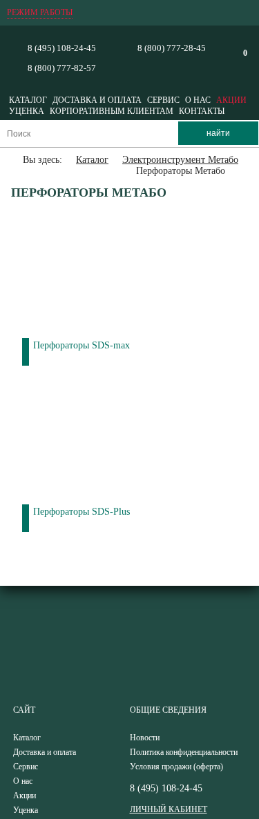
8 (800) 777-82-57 (62, 68)
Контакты (201, 111)
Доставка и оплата (97, 100)
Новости (145, 737)
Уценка (26, 111)
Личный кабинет (168, 809)
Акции (231, 100)
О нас (198, 100)
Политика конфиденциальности (184, 752)
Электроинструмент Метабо (180, 160)
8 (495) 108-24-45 (62, 48)
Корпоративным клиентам (111, 111)
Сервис (163, 100)
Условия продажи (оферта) (176, 766)
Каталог (28, 100)
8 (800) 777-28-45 (171, 48)
